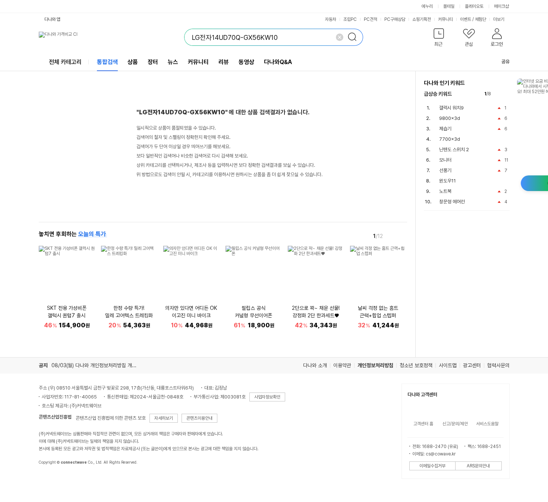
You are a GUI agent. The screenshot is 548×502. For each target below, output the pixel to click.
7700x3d (449, 139)
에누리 (427, 6)
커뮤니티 (445, 19)
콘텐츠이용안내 (199, 418)
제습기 (445, 128)
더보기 (499, 19)
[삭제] (339, 37)
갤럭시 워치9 (451, 108)
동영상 (246, 62)
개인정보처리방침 (375, 365)
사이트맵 (448, 365)
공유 (505, 61)
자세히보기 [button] (163, 418)
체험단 (480, 19)
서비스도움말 (487, 423)
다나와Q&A (278, 62)
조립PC (350, 19)
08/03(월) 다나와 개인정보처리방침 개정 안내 (99, 365)
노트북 (445, 191)
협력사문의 (498, 365)
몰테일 (448, 6)
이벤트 (465, 19)
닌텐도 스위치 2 (454, 149)
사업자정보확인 (267, 397)
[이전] (391, 236)
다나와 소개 (315, 365)
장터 (153, 62)
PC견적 (370, 19)
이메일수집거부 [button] (432, 465)
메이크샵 (501, 6)
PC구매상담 (394, 19)
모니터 (445, 160)
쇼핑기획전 (421, 19)
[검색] (354, 37)
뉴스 (173, 62)
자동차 (330, 19)
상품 (132, 62)
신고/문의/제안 (455, 423)
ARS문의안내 (478, 465)
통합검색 (107, 62)
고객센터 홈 (423, 423)
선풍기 (445, 170)
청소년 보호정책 (416, 365)
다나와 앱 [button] (52, 19)
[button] (439, 39)
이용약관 (342, 365)
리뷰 (223, 62)
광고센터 (472, 365)
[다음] (402, 236)
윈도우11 (447, 181)
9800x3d (449, 118)
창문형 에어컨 (452, 201)
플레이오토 (474, 6)
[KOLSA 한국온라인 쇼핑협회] (52, 479)
